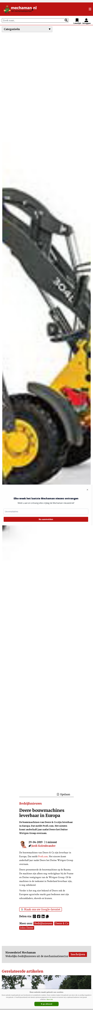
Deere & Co (61, 923)
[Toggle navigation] (90, 9)
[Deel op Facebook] (39, 916)
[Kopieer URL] (48, 916)
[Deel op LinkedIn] (44, 916)
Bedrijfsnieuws (43, 923)
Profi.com (43, 856)
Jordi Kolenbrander (43, 845)
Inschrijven (78, 954)
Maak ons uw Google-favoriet (42, 909)
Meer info (50, 999)
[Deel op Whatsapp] (35, 916)
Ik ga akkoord (46, 1004)
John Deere (26, 927)
